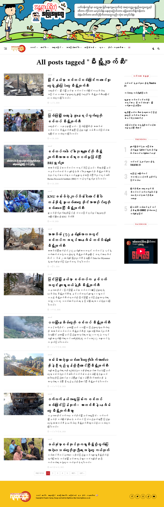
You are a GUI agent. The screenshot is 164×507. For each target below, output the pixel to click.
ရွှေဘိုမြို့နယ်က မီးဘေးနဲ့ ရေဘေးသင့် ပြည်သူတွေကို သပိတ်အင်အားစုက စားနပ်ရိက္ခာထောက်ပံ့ (140, 115)
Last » (82, 473)
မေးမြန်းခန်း (89, 47)
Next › (74, 473)
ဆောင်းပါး (43, 47)
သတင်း (33, 47)
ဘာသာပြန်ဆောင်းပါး (72, 47)
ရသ (101, 47)
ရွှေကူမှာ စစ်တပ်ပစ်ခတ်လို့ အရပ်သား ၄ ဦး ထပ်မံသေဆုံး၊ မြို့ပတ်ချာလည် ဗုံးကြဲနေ (138, 102)
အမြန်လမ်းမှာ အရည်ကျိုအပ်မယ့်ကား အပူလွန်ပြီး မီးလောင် (140, 126)
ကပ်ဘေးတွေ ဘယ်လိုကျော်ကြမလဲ (135, 92)
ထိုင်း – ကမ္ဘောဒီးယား (115, 47)
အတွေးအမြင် (56, 47)
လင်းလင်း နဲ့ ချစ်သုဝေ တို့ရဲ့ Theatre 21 (140, 84)
